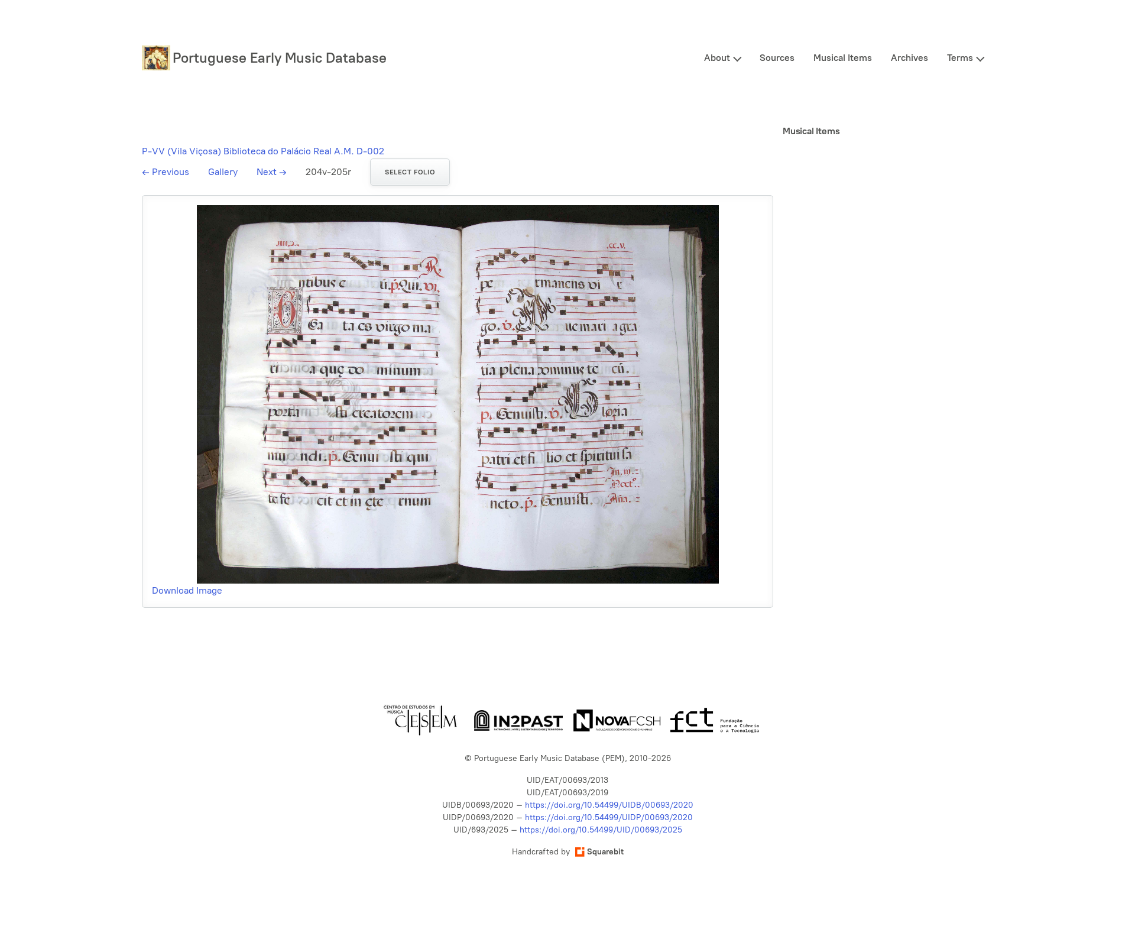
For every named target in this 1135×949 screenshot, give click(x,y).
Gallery (223, 171)
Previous (165, 171)
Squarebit (605, 852)
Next (272, 171)
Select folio (410, 172)
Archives (909, 57)
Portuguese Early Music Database (280, 57)
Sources (777, 57)
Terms (960, 57)
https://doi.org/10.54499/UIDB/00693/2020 (609, 805)
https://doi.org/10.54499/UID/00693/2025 (601, 830)
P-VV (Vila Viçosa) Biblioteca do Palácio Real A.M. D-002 (263, 151)
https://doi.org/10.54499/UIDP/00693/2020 (609, 817)
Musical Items (842, 57)
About (717, 57)
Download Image (187, 590)
